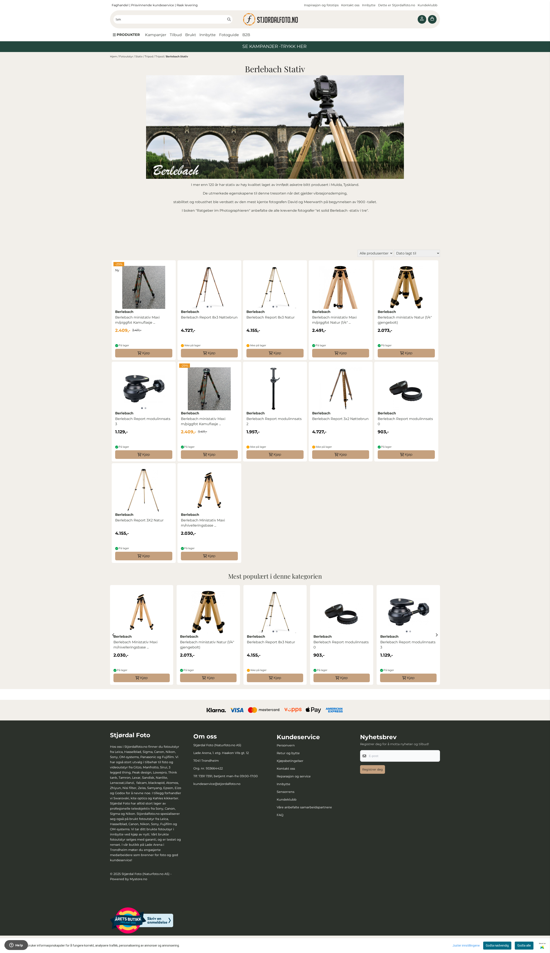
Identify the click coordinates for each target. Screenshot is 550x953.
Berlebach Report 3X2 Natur (139, 520)
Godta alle (524, 945)
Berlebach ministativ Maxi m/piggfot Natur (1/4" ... (334, 320)
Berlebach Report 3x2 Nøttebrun (340, 419)
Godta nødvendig (497, 945)
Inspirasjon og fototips (321, 5)
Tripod (149, 56)
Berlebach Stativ (177, 56)
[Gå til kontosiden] (422, 19)
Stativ (139, 56)
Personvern (286, 745)
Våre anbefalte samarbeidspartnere (304, 807)
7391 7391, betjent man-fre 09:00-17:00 (228, 776)
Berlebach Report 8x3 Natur (270, 317)
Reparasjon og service (294, 776)
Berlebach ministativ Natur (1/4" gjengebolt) (405, 320)
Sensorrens (285, 792)
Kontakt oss (350, 5)
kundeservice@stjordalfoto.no (216, 784)
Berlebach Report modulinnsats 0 (405, 421)
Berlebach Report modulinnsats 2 (274, 421)
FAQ (280, 815)
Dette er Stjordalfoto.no (397, 5)
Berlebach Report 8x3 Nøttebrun (209, 317)
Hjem (114, 56)
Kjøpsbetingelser (290, 761)
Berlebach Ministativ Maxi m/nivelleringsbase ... (203, 522)
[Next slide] (436, 634)
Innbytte (369, 5)
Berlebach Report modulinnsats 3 (142, 421)
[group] (141, 635)
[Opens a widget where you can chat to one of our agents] (16, 945)
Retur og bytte (288, 753)
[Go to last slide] (113, 634)
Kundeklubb (428, 5)
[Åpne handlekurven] (432, 19)
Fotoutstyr (126, 56)
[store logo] (275, 19)
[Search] (229, 19)
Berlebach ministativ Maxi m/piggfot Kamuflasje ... (137, 320)
